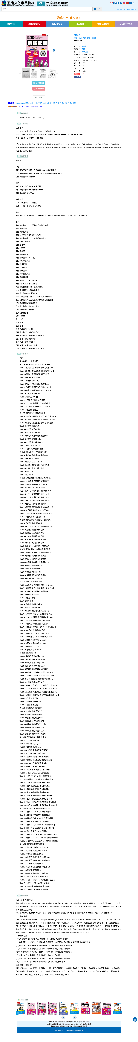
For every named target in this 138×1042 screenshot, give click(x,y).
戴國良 (84, 46)
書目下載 (122, 9)
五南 (83, 49)
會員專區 (127, 9)
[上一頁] (20, 73)
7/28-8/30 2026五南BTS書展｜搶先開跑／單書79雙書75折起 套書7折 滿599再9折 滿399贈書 (46, 103)
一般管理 (93, 38)
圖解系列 (77, 35)
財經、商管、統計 (80, 38)
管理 (88, 38)
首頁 (118, 9)
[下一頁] (57, 73)
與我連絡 (133, 9)
